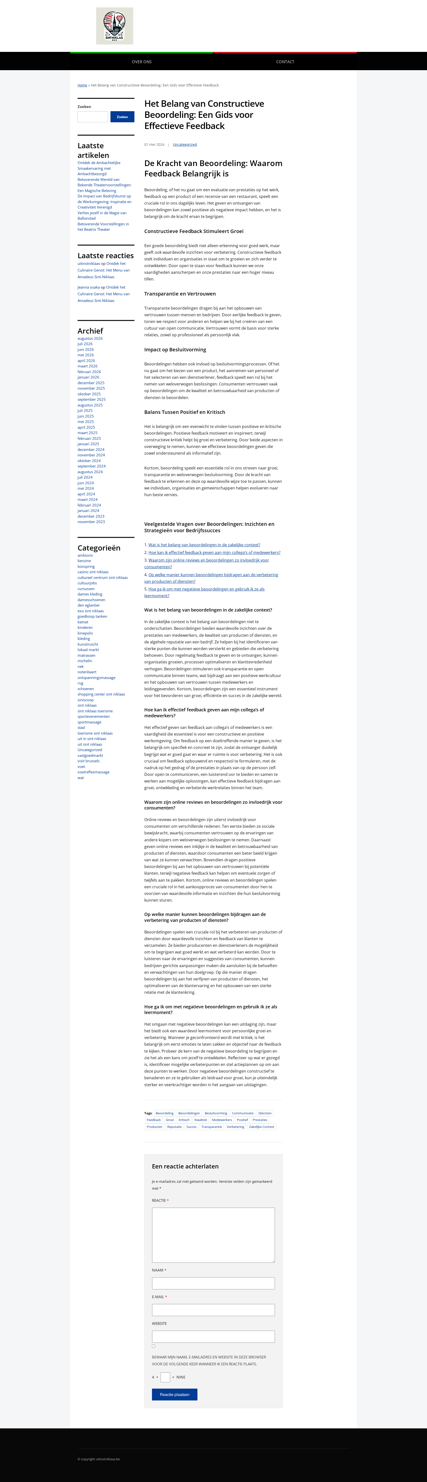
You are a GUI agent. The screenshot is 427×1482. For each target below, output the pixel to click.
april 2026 (86, 360)
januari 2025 (88, 443)
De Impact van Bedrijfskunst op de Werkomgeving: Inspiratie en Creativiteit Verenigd (104, 201)
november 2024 (91, 454)
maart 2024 (88, 499)
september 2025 (92, 399)
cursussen (86, 588)
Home (82, 85)
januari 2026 (88, 377)
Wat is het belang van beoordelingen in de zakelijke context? (204, 545)
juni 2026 (86, 349)
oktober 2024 (89, 460)
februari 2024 (89, 505)
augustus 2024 (90, 471)
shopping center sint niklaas (101, 694)
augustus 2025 (90, 404)
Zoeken (84, 106)
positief (242, 1120)
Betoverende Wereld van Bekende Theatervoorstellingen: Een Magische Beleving (104, 185)
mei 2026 (86, 354)
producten (154, 1126)
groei (170, 1120)
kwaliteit (200, 1120)
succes (191, 1126)
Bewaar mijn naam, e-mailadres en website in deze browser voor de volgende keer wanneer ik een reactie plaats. (209, 1360)
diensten (265, 1113)
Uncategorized (90, 749)
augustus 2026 (90, 338)
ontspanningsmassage (96, 677)
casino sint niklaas (93, 571)
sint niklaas (87, 705)
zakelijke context (261, 1126)
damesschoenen (91, 599)
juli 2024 (85, 477)
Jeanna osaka (89, 287)
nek (81, 666)
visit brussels (89, 760)
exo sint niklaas (91, 610)
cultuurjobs (87, 582)
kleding (84, 638)
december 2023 (91, 516)
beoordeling (164, 1113)
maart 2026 (88, 365)
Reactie (160, 1200)
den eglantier (89, 605)
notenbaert (87, 671)
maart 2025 (88, 432)
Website (159, 1323)
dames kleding (90, 594)
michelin (85, 660)
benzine (84, 560)
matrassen (86, 655)
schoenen (86, 688)
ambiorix (85, 555)
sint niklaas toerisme (95, 710)
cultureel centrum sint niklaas (103, 577)
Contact (285, 61)
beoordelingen (189, 1113)
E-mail (159, 1296)
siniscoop (86, 699)
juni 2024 (86, 482)
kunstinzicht (88, 644)
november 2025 (91, 388)
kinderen (85, 627)
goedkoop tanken (92, 616)
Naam (159, 1270)
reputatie (174, 1126)
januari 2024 (88, 510)
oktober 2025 (89, 393)
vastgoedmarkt (90, 755)
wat (81, 777)
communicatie (243, 1113)
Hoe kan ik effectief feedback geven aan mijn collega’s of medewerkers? (214, 552)
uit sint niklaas (90, 744)
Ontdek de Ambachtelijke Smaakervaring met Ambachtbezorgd (99, 168)
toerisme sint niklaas (95, 733)
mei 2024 (86, 488)
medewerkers (222, 1120)
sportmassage (89, 722)
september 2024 (92, 466)
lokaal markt (88, 649)
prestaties (260, 1120)
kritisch (184, 1120)
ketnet (83, 621)
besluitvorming (216, 1113)
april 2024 (86, 493)
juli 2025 (85, 410)
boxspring (86, 566)
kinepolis (85, 633)
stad (81, 727)
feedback (154, 1120)
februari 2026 (89, 371)
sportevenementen (94, 716)
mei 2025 (86, 421)
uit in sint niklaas (92, 738)
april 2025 (86, 427)
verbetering (235, 1126)
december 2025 (91, 382)
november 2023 (91, 521)
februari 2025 (89, 438)
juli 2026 (85, 343)
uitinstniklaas (89, 263)
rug (80, 682)
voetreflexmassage (93, 771)
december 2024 (91, 449)
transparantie (211, 1126)
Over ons (142, 61)
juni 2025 (86, 416)
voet (81, 766)
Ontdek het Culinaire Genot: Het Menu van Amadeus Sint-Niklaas (104, 270)
